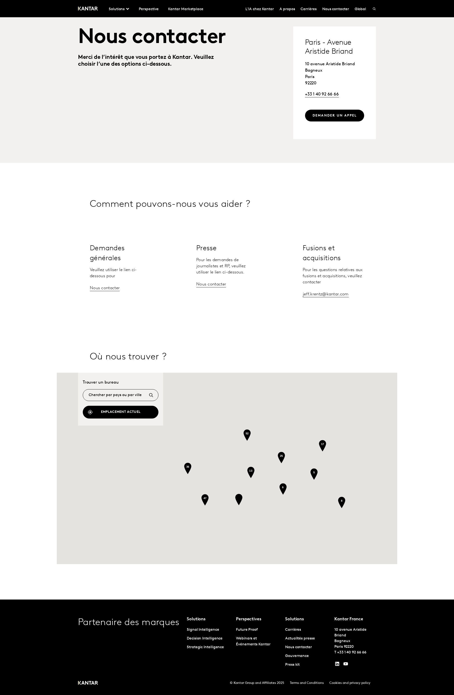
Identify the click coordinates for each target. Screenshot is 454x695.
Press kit (292, 665)
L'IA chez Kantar (259, 9)
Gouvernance (297, 656)
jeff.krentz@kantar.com (326, 294)
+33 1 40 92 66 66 (322, 94)
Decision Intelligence (205, 638)
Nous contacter (335, 9)
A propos (287, 9)
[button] (238, 499)
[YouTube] (337, 665)
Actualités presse (300, 638)
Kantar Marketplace (185, 9)
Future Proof (247, 630)
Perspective (149, 9)
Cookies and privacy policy (349, 683)
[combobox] (120, 395)
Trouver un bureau (101, 382)
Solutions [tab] (117, 9)
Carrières (308, 9)
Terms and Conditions (307, 683)
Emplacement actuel (120, 412)
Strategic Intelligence (205, 647)
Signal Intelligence (203, 630)
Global (360, 9)
